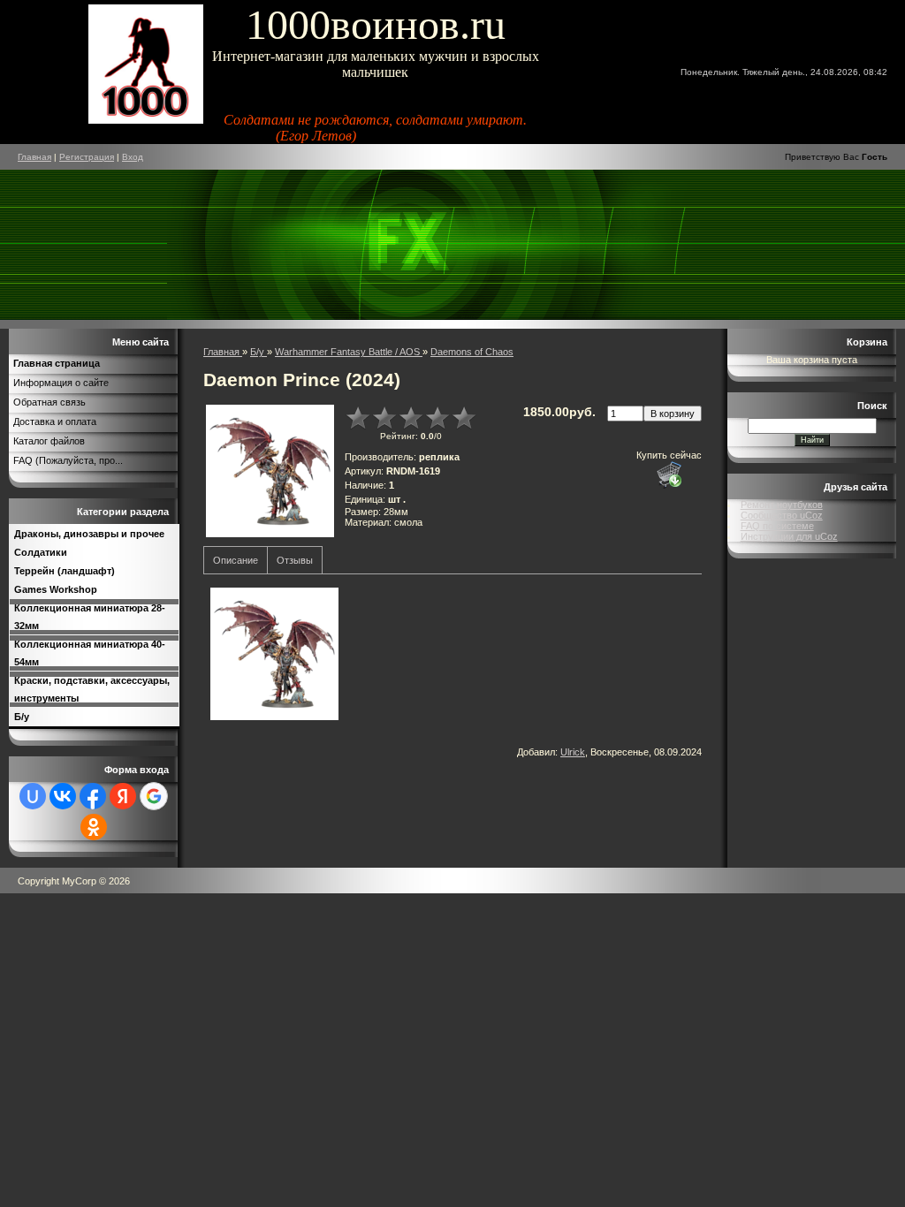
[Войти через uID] (32, 796)
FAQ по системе (777, 525)
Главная (34, 157)
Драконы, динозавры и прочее (89, 533)
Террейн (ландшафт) (64, 571)
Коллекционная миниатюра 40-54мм (89, 653)
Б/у (21, 716)
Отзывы (295, 560)
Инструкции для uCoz (789, 536)
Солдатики (40, 552)
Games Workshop (55, 589)
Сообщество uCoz (782, 515)
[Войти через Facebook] (93, 796)
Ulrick (572, 752)
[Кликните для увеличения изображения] (269, 471)
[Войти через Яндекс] (123, 796)
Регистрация (86, 157)
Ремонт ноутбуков (782, 504)
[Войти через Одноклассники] (93, 827)
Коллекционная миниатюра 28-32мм (89, 617)
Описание (235, 560)
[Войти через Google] (154, 796)
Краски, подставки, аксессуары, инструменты (92, 689)
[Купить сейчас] (669, 474)
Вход (132, 157)
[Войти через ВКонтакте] (62, 796)
